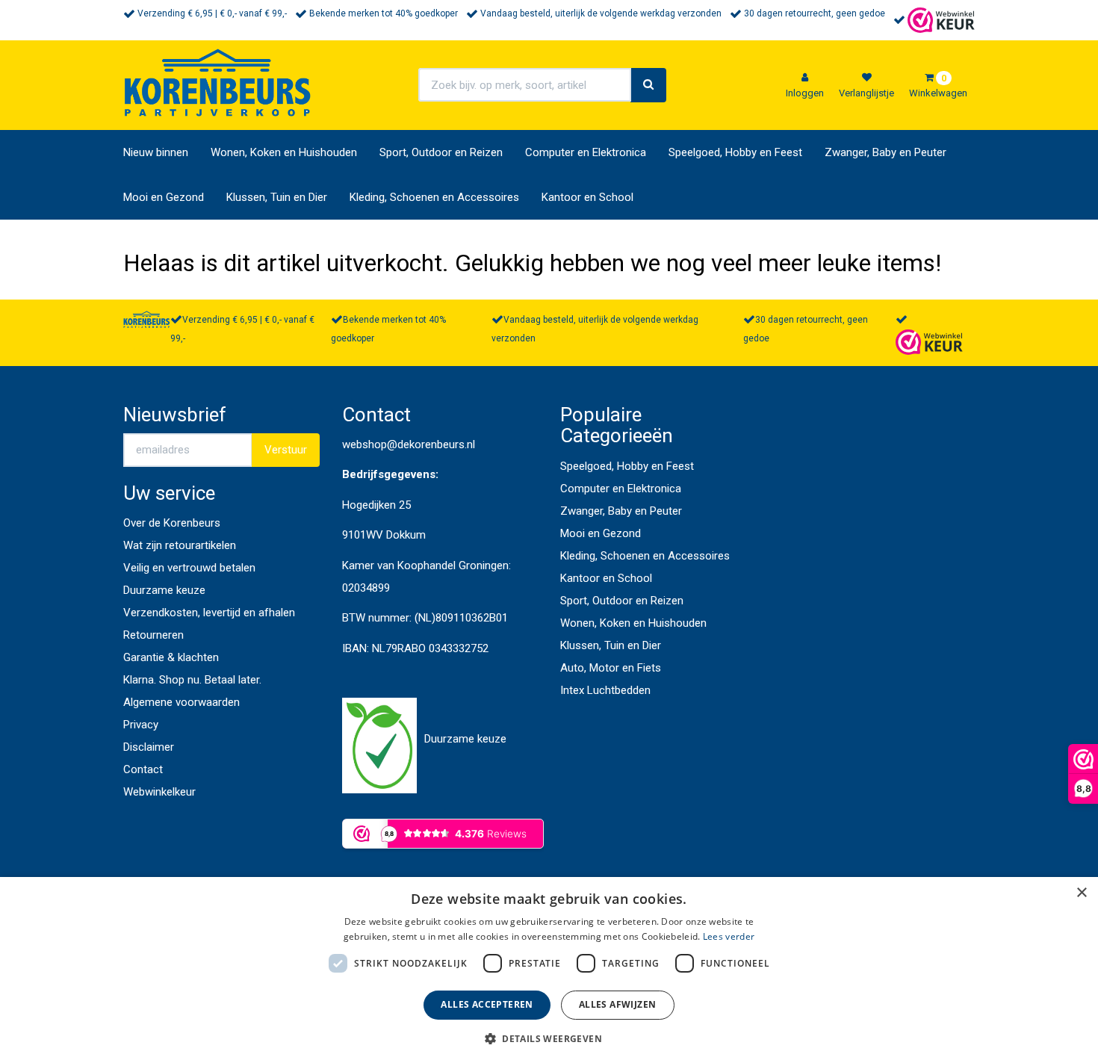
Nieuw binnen (155, 152)
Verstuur (285, 449)
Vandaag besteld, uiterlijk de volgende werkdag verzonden (601, 13)
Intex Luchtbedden (605, 690)
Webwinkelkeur (159, 792)
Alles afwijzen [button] (618, 1004)
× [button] (1081, 893)
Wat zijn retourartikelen (179, 545)
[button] (549, 1038)
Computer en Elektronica (585, 152)
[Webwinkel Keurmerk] (941, 19)
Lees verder (728, 936)
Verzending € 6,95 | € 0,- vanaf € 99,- (212, 13)
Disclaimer (148, 747)
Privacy (140, 724)
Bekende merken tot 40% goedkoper (383, 13)
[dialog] (549, 970)
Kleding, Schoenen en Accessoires (434, 197)
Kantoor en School (587, 197)
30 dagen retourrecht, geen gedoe (814, 13)
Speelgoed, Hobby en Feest (735, 152)
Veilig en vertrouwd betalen (189, 567)
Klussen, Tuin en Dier (276, 197)
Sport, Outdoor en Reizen (441, 152)
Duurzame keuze (164, 590)
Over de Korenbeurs (171, 523)
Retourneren (153, 635)
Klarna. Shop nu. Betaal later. (192, 680)
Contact (143, 769)
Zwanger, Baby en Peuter (885, 152)
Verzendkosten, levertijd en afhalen (209, 612)
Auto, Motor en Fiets (610, 668)
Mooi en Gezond (163, 197)
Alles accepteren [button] (487, 1004)
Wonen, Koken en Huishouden (284, 152)
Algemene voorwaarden (181, 702)
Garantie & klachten (171, 657)
